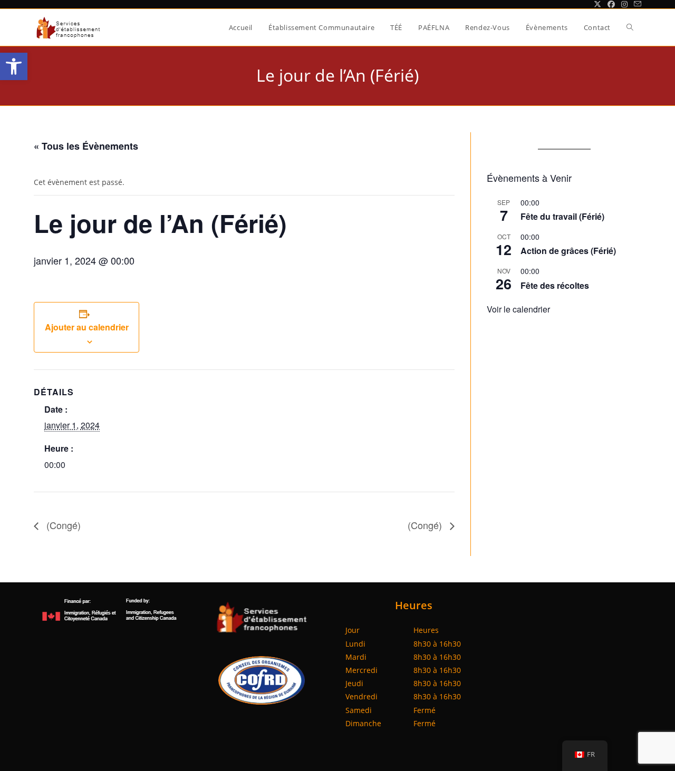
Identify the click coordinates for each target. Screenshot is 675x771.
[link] (13, 66)
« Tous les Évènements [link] (86, 146)
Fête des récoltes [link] (554, 285)
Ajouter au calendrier (87, 327)
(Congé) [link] (62, 525)
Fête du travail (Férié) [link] (562, 216)
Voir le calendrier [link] (518, 309)
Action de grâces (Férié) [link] (568, 251)
